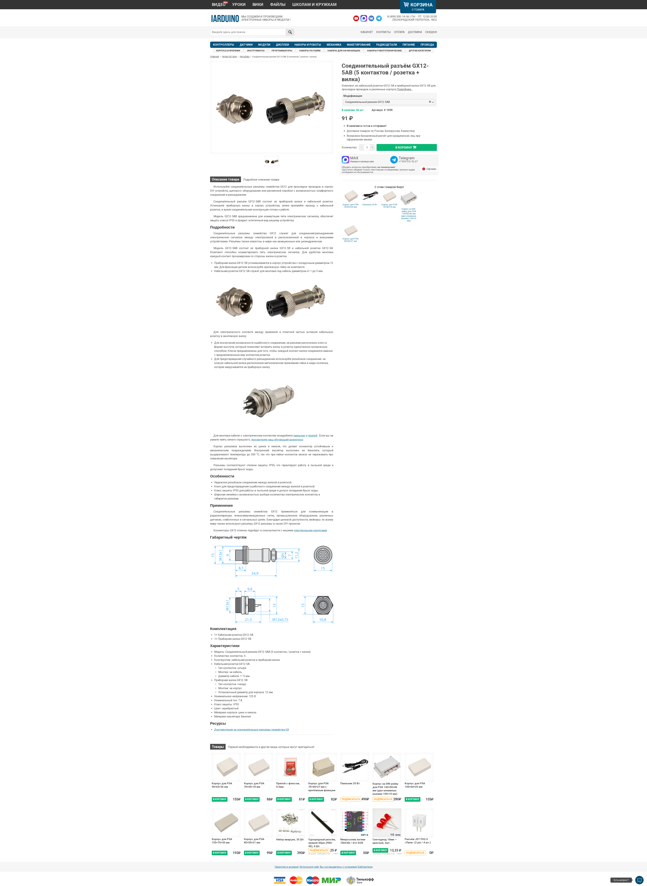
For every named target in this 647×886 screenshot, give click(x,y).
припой (312, 435)
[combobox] (409, 102)
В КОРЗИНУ (219, 799)
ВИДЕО (218, 4)
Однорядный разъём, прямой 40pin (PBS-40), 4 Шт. (322, 843)
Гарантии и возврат (287, 866)
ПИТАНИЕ (409, 44)
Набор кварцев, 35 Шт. (290, 839)
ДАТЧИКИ (246, 44)
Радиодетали (229, 57)
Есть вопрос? (621, 880)
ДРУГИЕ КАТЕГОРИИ (420, 50)
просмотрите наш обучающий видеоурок (277, 439)
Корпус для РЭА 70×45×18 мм (389, 205)
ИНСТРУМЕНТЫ (256, 50)
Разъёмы (245, 57)
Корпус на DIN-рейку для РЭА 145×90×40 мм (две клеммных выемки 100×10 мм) (408, 215)
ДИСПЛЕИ (282, 44)
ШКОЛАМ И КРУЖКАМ (314, 4)
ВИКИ (257, 4)
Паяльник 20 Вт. (370, 204)
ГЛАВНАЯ (214, 57)
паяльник (299, 435)
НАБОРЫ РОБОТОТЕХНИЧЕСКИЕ (384, 50)
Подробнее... (404, 89)
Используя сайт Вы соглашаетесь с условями (328, 866)
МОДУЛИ (264, 44)
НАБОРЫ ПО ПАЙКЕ (309, 50)
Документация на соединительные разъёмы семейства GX (251, 729)
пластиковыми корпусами (310, 530)
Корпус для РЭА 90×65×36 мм (350, 205)
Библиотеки (365, 866)
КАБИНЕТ (367, 32)
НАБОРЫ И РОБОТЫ (308, 44)
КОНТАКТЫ (383, 32)
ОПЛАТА (399, 32)
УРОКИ (239, 4)
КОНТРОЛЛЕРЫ (223, 44)
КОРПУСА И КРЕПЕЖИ (228, 50)
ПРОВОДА (427, 44)
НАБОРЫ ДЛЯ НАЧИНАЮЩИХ (344, 50)
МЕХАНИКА (334, 44)
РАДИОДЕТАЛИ (386, 44)
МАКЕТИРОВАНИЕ (359, 44)
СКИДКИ (431, 32)
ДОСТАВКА (415, 32)
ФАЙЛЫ (278, 4)
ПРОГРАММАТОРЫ (282, 50)
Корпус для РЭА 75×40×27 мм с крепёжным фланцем (321, 787)
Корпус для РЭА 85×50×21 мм (350, 240)
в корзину (403, 147)
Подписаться (351, 799)
